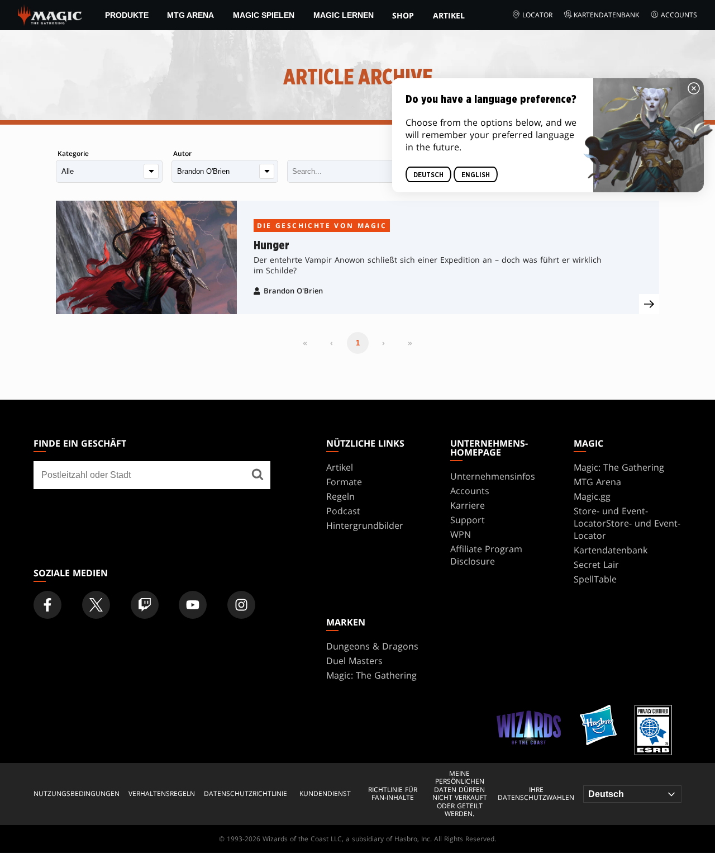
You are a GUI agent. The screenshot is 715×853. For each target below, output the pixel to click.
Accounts (679, 15)
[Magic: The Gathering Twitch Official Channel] (145, 605)
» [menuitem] (410, 343)
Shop (403, 15)
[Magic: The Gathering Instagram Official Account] (241, 605)
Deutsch (428, 174)
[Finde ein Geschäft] (257, 475)
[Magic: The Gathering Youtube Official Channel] (193, 605)
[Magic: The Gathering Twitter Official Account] (96, 605)
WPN (460, 534)
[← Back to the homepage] (50, 14)
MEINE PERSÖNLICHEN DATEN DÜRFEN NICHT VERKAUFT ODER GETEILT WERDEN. (459, 794)
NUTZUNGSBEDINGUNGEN (77, 794)
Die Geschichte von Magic (322, 225)
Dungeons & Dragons (372, 646)
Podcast (343, 511)
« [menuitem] (305, 343)
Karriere (467, 505)
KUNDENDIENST (325, 794)
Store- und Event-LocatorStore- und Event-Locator (627, 523)
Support (467, 520)
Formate (344, 482)
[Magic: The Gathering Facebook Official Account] (47, 605)
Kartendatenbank (606, 15)
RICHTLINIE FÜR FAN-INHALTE (392, 794)
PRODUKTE (127, 15)
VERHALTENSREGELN (161, 794)
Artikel (449, 15)
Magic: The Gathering (619, 467)
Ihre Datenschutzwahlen (536, 794)
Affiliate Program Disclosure (486, 555)
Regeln (340, 496)
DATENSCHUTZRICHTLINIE (245, 794)
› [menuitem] (383, 343)
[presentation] (649, 304)
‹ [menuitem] (331, 343)
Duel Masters (354, 661)
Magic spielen (263, 15)
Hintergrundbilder (364, 525)
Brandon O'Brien (293, 291)
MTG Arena (190, 15)
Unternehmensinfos (492, 476)
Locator (537, 15)
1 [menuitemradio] (358, 343)
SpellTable (595, 579)
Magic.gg (592, 496)
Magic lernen (343, 15)
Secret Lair (596, 564)
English (475, 174)
